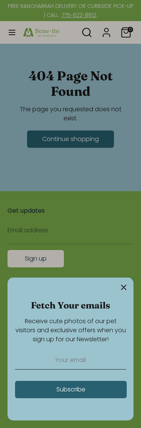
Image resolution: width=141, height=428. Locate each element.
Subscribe (70, 389)
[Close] (123, 287)
